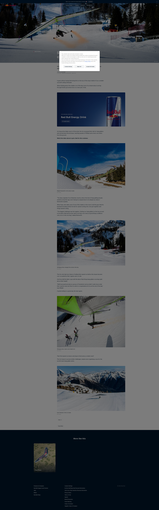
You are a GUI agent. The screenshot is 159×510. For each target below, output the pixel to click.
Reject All (79, 66)
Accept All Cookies (90, 66)
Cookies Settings (68, 66)
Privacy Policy (88, 61)
